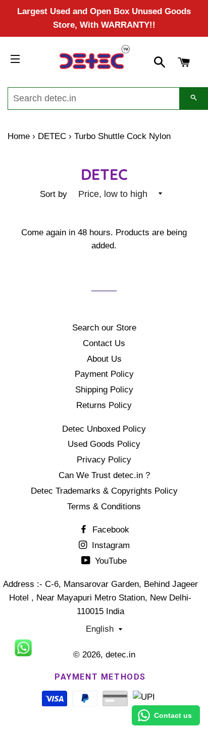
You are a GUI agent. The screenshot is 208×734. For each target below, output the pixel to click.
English (100, 629)
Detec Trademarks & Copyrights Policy (104, 491)
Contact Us (104, 343)
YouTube (109, 561)
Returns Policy (104, 405)
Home (19, 136)
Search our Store (104, 327)
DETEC (52, 136)
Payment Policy (104, 374)
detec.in (120, 654)
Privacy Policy (104, 459)
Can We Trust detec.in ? (104, 475)
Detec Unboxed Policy (104, 429)
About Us (104, 359)
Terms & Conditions (104, 506)
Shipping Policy (104, 389)
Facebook (109, 530)
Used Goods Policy (104, 444)
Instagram (109, 545)
